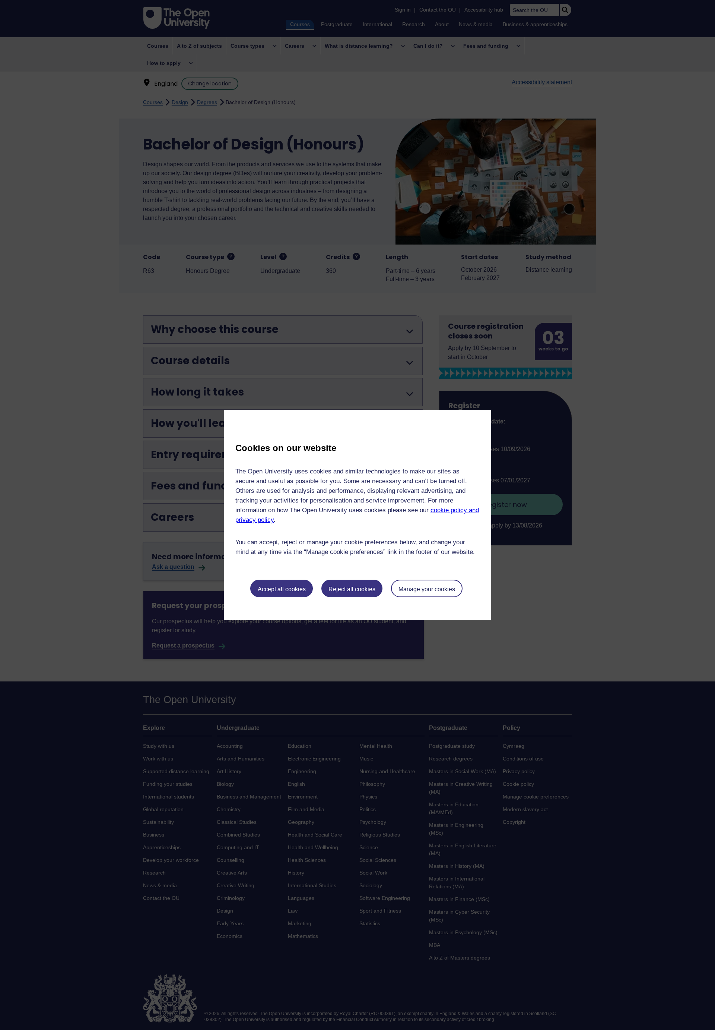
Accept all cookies (282, 589)
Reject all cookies (351, 589)
